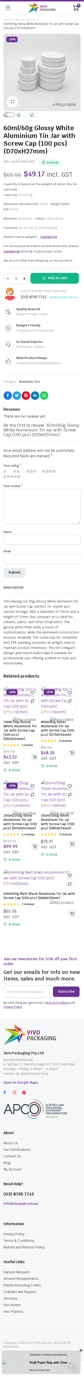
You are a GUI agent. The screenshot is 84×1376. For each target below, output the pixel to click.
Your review (13, 486)
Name (8, 532)
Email (7, 551)
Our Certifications (17, 1149)
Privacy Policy (13, 1007)
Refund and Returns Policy (24, 1247)
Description (14, 587)
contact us (12, 251)
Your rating (13, 466)
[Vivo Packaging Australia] (42, 7)
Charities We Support (20, 1292)
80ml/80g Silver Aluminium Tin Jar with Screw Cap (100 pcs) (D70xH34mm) (57, 728)
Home (7, 20)
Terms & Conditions (57, 1003)
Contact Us (12, 1156)
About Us (11, 1143)
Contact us (48, 237)
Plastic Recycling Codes (22, 1285)
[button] (32, 692)
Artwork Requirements (21, 1279)
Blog (7, 1163)
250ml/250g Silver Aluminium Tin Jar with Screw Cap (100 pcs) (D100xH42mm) (20, 821)
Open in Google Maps (21, 1082)
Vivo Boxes (12, 1305)
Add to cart (57, 278)
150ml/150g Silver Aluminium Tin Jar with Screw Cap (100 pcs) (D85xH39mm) (57, 821)
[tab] (14, 587)
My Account (13, 1169)
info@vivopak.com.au (64, 297)
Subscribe (66, 991)
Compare (32, 701)
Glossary (10, 1298)
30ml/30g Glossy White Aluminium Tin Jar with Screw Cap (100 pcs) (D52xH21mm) (20, 730)
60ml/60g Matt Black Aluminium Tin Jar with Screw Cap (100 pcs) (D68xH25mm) (39, 896)
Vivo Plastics (13, 1311)
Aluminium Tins (25, 20)
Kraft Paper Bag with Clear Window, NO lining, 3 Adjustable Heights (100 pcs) (51, 1362)
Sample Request (17, 1272)
